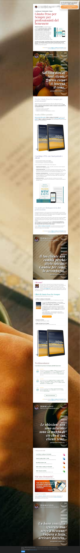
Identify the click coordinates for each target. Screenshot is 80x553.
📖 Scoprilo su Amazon (47, 316)
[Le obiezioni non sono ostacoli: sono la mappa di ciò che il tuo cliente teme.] (50, 425)
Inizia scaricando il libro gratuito (40, 117)
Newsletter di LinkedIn (57, 497)
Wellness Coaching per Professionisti (57, 47)
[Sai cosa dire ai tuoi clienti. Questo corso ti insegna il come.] (50, 73)
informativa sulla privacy (33, 549)
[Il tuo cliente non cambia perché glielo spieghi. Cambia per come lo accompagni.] (50, 257)
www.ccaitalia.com (52, 48)
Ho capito (23, 551)
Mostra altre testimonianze (50, 395)
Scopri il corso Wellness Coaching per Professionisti (69, 7)
